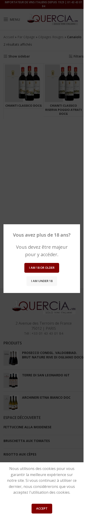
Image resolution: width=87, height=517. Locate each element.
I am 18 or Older (42, 267)
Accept (42, 508)
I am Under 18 (41, 281)
